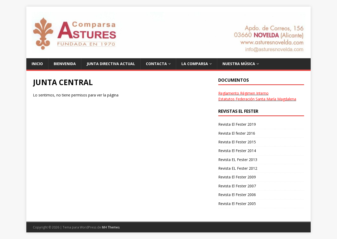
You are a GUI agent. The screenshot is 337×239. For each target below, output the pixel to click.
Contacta (156, 63)
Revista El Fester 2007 (237, 185)
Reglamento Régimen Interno (243, 93)
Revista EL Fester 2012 (237, 168)
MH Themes (111, 227)
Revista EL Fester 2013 (237, 159)
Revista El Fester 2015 (237, 141)
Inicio (37, 63)
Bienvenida (65, 63)
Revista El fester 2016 (236, 133)
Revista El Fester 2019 (237, 124)
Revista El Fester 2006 (237, 194)
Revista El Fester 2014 (237, 150)
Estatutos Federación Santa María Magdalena (257, 98)
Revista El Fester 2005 (237, 203)
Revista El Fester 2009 (237, 176)
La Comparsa (194, 63)
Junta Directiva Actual (111, 63)
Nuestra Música (238, 63)
